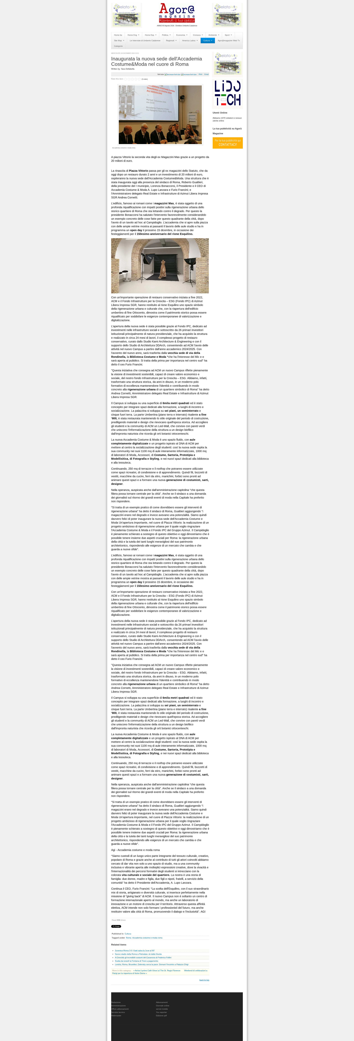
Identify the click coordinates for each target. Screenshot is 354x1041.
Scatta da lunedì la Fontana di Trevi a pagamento (136, 961)
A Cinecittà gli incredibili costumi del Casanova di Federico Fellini (143, 957)
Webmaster (116, 1015)
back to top (204, 980)
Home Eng (132, 35)
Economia (181, 35)
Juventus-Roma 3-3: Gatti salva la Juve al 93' (135, 950)
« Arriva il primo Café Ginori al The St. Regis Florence (157, 970)
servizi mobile (162, 1009)
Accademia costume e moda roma (147, 938)
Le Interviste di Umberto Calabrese (145, 40)
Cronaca (197, 35)
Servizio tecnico (118, 1012)
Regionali (170, 40)
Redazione (116, 1002)
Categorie (118, 46)
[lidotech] (227, 92)
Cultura (206, 40)
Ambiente (213, 35)
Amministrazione (118, 1006)
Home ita (118, 35)
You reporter (161, 1012)
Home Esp (150, 35)
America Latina (189, 40)
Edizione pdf (161, 1015)
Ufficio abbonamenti (120, 1009)
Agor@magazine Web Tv (229, 40)
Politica (165, 35)
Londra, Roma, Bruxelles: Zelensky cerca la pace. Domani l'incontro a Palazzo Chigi (151, 964)
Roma (128, 938)
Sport (227, 35)
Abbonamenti (162, 1002)
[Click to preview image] (160, 114)
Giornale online (162, 1006)
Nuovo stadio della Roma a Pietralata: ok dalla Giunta (138, 954)
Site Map (118, 40)
